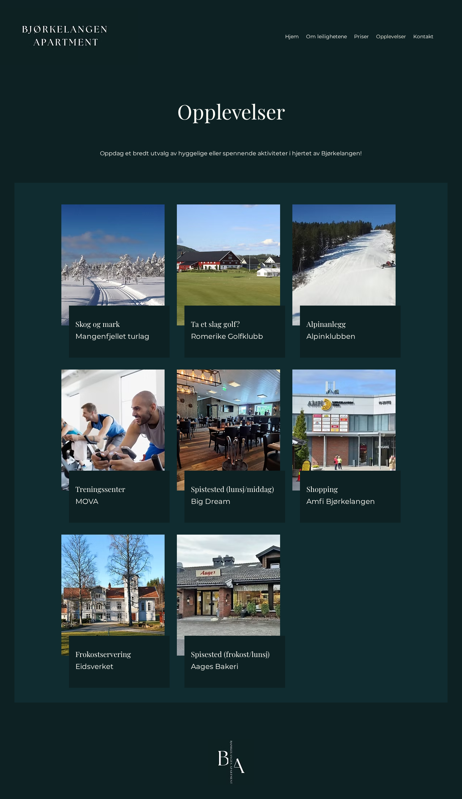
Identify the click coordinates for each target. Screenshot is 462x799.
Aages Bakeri (214, 666)
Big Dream (210, 501)
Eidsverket (94, 666)
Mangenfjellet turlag (112, 336)
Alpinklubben (331, 336)
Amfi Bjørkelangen (340, 501)
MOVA (86, 501)
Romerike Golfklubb (227, 336)
